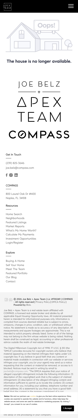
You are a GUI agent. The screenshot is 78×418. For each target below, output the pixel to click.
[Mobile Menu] (70, 6)
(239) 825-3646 (15, 163)
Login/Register (14, 242)
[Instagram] (11, 175)
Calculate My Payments (20, 234)
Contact (10, 281)
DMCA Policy (58, 302)
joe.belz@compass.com (20, 168)
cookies (33, 396)
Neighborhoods (15, 218)
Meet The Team (15, 269)
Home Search (14, 214)
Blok (28, 304)
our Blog (11, 277)
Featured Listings (16, 222)
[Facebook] (6, 175)
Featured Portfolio (16, 273)
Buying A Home (15, 261)
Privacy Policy (43, 302)
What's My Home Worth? (21, 230)
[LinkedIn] (16, 175)
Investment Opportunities (21, 238)
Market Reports (15, 226)
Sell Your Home (15, 265)
